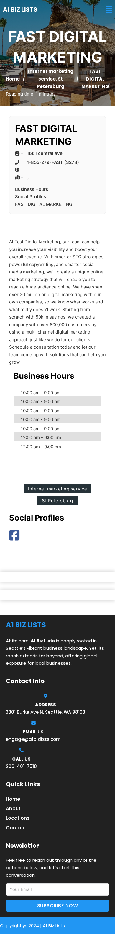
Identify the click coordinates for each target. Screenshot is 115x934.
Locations (17, 818)
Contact (16, 827)
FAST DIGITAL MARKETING (43, 204)
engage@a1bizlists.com (33, 739)
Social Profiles (30, 196)
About (13, 808)
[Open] (109, 9)
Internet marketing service (57, 489)
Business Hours (31, 189)
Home (13, 79)
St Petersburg (57, 500)
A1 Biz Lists (20, 9)
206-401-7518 (21, 766)
